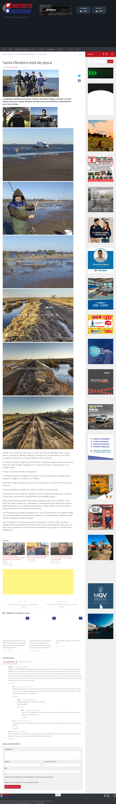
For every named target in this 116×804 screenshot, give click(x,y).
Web (6, 768)
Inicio (4, 49)
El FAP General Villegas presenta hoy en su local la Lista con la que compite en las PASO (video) (61, 557)
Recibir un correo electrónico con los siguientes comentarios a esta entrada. (29, 777)
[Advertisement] (58, 33)
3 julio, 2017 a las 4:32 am (23, 721)
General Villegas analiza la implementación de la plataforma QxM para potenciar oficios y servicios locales (13, 558)
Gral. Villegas (8, 54)
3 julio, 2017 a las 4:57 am (29, 699)
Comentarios (11, 662)
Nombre (8, 761)
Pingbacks (25, 662)
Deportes (60, 49)
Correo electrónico (50, 761)
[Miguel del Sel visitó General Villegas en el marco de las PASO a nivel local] (38, 548)
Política (41, 49)
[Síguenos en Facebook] (103, 54)
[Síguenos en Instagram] (112, 54)
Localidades (50, 49)
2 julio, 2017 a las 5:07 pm (21, 667)
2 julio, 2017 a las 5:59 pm (20, 731)
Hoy (10, 49)
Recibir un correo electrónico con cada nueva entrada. (22, 782)
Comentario (9, 749)
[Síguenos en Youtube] (106, 54)
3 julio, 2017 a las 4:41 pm (32, 710)
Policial (33, 49)
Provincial (70, 49)
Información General (22, 49)
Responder (11, 683)
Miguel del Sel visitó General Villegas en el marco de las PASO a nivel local (37, 557)
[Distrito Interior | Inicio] (17, 8)
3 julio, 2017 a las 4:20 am (24, 686)
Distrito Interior (12, 67)
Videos (78, 49)
